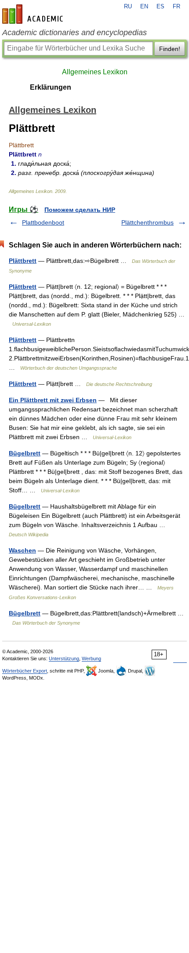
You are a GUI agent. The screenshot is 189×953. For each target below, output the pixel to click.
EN (144, 7)
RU (128, 7)
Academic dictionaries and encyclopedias (74, 32)
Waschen (22, 550)
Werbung (91, 658)
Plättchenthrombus (147, 222)
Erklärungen (50, 87)
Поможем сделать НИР (79, 209)
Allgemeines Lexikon (94, 72)
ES (160, 7)
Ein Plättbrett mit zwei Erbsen (53, 400)
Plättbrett (22, 260)
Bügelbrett (24, 453)
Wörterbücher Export (24, 670)
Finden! (169, 48)
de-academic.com (33, 14)
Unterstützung (64, 658)
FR (176, 7)
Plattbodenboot (43, 222)
